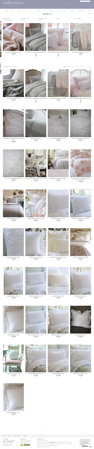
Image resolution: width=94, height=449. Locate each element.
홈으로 (4, 435)
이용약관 (25, 435)
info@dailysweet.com (53, 445)
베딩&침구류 (5, 18)
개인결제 (65, 10)
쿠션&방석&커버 (41, 18)
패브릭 (19, 10)
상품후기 (73, 10)
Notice (89, 13)
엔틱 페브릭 (23, 20)
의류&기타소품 (76, 18)
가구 (13, 10)
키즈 (45, 10)
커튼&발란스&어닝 (24, 18)
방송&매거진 (81, 10)
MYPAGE (77, 1)
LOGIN (59, 1)
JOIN (64, 1)
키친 (25, 10)
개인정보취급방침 (17, 435)
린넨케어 (40, 20)
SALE (58, 10)
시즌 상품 (38, 10)
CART (67, 1)
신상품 (6, 10)
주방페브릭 (58, 18)
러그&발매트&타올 (7, 20)
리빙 (31, 10)
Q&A (89, 10)
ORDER (71, 1)
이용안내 (9, 435)
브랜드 (51, 10)
